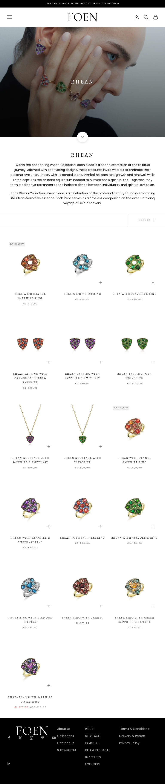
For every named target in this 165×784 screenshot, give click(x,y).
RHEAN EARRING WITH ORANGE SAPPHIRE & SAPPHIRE (30, 378)
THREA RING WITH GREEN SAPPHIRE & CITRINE (134, 620)
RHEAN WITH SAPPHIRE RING (82, 537)
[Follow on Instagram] (31, 738)
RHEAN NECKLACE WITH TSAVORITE (82, 460)
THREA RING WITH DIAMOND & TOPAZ (30, 620)
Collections (65, 736)
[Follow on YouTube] (54, 738)
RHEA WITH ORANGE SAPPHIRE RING (30, 296)
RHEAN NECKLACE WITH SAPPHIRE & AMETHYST (30, 460)
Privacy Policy (129, 743)
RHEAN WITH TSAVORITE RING (134, 537)
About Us (63, 729)
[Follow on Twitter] (20, 738)
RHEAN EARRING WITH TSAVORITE (134, 376)
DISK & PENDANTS (97, 750)
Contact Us (65, 743)
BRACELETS (93, 757)
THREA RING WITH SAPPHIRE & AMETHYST (30, 699)
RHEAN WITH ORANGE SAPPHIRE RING (134, 460)
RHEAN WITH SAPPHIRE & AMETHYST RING (30, 540)
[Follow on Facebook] (9, 738)
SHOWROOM (66, 750)
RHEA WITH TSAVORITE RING (135, 294)
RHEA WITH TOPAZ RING (82, 294)
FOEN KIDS (92, 764)
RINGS (89, 729)
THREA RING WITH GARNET (83, 617)
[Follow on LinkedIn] (9, 764)
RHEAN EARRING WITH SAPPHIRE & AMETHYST (82, 376)
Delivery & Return (132, 736)
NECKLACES (93, 736)
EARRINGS (92, 743)
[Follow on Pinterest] (42, 738)
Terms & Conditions (134, 729)
